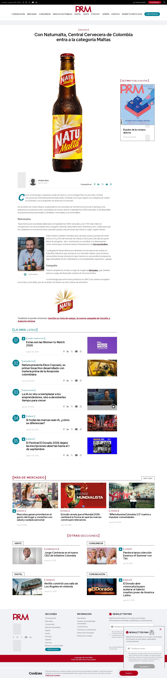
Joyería (127, 549)
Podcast (95, 14)
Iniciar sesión (140, 2)
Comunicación (18, 14)
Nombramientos (52, 549)
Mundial (65, 511)
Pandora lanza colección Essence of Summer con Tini (137, 555)
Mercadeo (32, 14)
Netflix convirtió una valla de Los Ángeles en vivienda (61, 585)
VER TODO (148, 478)
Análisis (21, 511)
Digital (78, 14)
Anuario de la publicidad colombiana (86, 622)
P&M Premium (152, 14)
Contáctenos (82, 627)
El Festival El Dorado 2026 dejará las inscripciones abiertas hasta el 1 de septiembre (47, 446)
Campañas (114, 511)
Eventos (116, 14)
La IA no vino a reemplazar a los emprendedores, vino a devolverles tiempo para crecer (44, 397)
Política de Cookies (52, 675)
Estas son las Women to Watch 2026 (45, 343)
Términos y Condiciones (86, 630)
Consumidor (45, 14)
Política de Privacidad (85, 633)
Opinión (105, 14)
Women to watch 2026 (132, 14)
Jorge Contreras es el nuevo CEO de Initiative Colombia (61, 554)
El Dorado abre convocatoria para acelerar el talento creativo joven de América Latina (138, 589)
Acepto (129, 673)
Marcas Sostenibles (62, 14)
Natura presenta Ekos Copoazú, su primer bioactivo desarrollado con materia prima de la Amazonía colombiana (43, 369)
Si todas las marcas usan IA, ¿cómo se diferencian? (48, 421)
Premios (127, 580)
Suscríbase (154, 2)
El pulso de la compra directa (134, 131)
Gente (86, 14)
